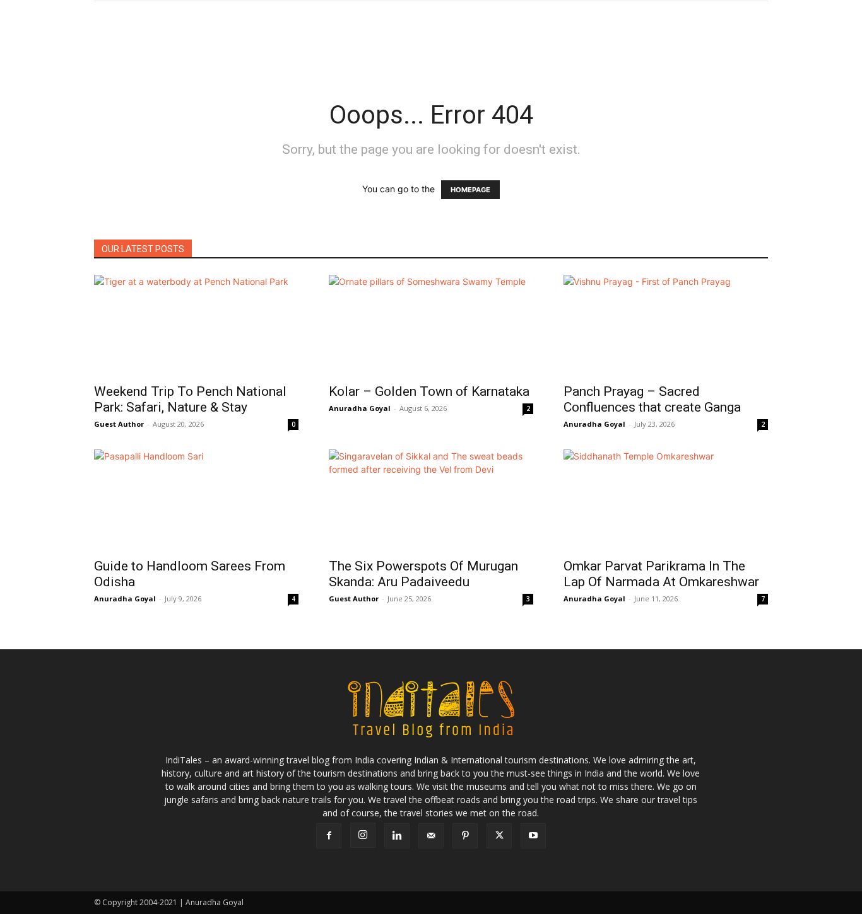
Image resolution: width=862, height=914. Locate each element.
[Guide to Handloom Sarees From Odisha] (196, 499)
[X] (499, 835)
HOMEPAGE (470, 189)
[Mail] (431, 835)
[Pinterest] (465, 835)
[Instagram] (362, 835)
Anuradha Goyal (360, 408)
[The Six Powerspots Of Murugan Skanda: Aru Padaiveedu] (431, 499)
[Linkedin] (397, 835)
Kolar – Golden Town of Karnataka (429, 391)
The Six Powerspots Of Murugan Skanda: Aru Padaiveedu (423, 573)
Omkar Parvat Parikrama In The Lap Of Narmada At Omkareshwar (661, 573)
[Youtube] (533, 835)
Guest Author (119, 424)
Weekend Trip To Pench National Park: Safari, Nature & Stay (190, 399)
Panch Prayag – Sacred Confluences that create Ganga (652, 399)
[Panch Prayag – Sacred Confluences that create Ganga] (666, 325)
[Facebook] (328, 835)
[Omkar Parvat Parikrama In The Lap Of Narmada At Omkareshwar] (666, 499)
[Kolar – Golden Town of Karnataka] (431, 325)
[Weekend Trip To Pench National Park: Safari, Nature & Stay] (196, 325)
